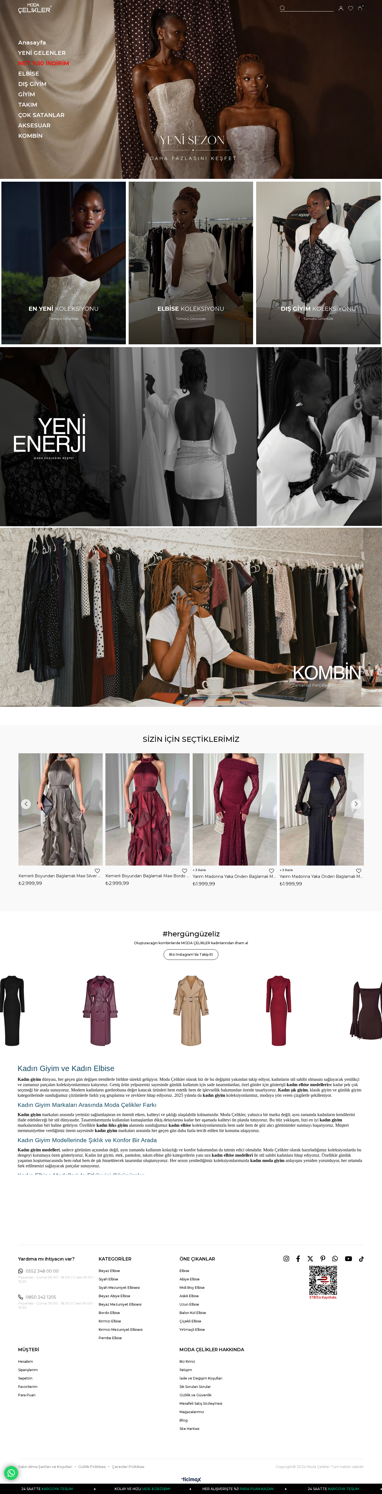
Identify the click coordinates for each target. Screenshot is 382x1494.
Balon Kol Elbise (193, 1313)
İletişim (186, 1370)
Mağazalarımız (192, 1412)
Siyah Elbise (108, 1279)
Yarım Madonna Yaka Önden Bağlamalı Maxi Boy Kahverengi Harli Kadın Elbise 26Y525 (235, 876)
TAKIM (27, 104)
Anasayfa (32, 42)
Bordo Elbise (109, 1313)
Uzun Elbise (189, 1304)
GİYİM (26, 94)
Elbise (184, 1271)
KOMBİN (30, 135)
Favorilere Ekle (97, 870)
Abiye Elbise (190, 1279)
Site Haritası (189, 1429)
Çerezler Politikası (128, 1467)
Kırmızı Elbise (110, 1321)
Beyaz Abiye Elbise (114, 1296)
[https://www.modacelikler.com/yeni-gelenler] (191, 436)
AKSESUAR (34, 125)
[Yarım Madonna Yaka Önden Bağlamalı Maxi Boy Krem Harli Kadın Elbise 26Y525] (322, 809)
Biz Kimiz (187, 1361)
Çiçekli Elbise (190, 1321)
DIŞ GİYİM (32, 84)
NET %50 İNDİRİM (43, 63)
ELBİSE (28, 73)
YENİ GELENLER (42, 53)
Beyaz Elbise (109, 1271)
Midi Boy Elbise (192, 1287)
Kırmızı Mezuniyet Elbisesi (121, 1329)
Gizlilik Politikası (92, 1467)
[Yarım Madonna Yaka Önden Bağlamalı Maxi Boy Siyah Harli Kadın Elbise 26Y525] (147, 809)
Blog (184, 1420)
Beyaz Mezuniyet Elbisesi (120, 1304)
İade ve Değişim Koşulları (201, 1378)
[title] (191, 89)
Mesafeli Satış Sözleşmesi (201, 1403)
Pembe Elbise (110, 1338)
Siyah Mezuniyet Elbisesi (119, 1287)
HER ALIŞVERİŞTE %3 (120, 1489)
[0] (360, 8)
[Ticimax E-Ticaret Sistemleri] (191, 1480)
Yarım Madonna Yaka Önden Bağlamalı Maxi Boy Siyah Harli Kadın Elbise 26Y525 (147, 876)
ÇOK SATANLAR (41, 115)
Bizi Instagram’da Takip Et (191, 954)
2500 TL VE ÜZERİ (311, 1489)
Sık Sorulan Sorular (195, 1387)
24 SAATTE (216, 1489)
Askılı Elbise (189, 1296)
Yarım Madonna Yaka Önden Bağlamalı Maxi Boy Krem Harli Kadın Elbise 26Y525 (322, 876)
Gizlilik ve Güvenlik (195, 1395)
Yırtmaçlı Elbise (192, 1329)
